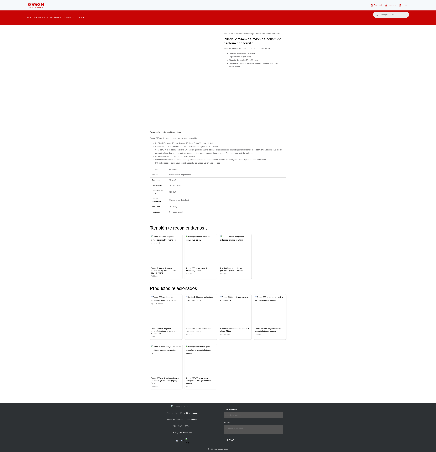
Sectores (54, 18)
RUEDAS (232, 34)
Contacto (80, 18)
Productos (39, 18)
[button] (46, 17)
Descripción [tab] (155, 132)
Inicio (29, 18)
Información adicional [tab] (172, 132)
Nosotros (69, 18)
